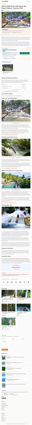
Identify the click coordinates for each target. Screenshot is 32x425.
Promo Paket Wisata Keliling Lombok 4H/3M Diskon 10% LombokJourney (16, 384)
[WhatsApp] (8, 282)
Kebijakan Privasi (4, 418)
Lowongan (3, 419)
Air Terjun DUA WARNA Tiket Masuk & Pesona (10, 168)
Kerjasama (3, 417)
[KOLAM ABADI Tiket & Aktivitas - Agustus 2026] (23, 307)
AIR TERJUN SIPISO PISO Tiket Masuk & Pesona (10, 134)
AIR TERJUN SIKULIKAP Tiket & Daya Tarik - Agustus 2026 (22, 299)
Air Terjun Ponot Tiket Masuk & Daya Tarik (9, 202)
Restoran (3, 408)
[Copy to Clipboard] (4, 282)
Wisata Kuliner (4, 406)
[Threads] (12, 282)
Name (3, 338)
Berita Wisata (3, 407)
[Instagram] (5, 398)
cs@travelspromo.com (15, 394)
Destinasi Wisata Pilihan (5, 405)
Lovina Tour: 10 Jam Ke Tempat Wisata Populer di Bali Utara (14, 362)
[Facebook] (16, 282)
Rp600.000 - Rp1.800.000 (10, 380)
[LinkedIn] (28, 282)
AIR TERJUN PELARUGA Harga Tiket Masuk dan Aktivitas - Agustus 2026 (7, 299)
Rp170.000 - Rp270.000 (10, 369)
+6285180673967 (6, 394)
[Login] (28, 1)
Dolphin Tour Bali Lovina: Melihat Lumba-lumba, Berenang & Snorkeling (16, 373)
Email (13, 338)
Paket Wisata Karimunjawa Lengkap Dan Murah (12, 379)
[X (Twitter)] (20, 282)
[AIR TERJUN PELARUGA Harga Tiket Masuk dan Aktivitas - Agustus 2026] (8, 294)
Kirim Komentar (4, 349)
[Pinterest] (24, 282)
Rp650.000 (8, 358)
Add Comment (4, 341)
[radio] (12, 267)
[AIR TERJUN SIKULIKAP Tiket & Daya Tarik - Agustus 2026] (23, 294)
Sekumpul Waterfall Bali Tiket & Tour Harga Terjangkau (13, 368)
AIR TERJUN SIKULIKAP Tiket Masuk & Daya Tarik (10, 91)
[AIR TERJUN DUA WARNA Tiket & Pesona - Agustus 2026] (8, 307)
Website (23, 338)
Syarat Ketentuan (4, 420)
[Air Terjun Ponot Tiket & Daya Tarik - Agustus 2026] (8, 321)
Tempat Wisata (4, 404)
